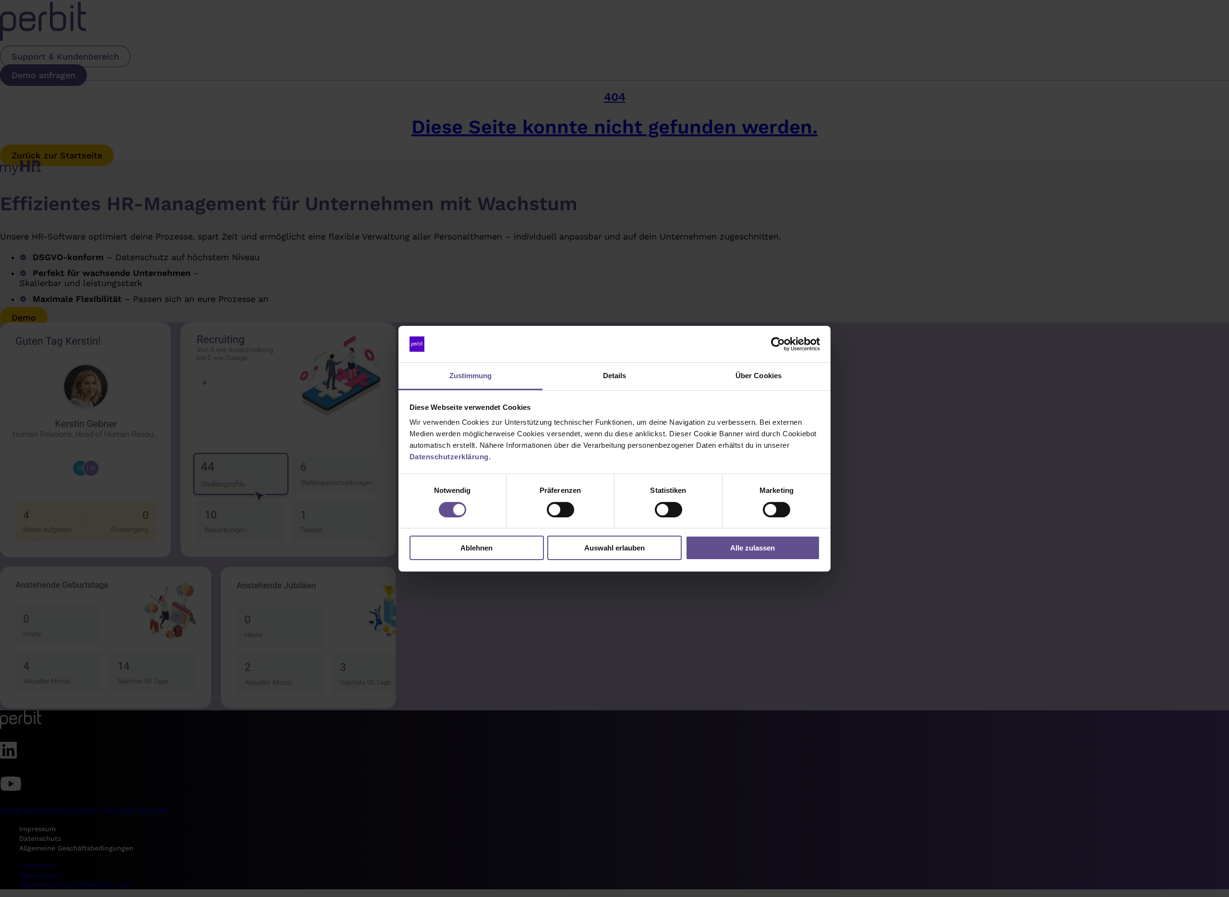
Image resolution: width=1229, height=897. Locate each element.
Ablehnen (476, 548)
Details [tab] (615, 375)
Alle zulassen (752, 548)
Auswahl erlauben (614, 548)
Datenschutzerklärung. (450, 457)
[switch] (560, 509)
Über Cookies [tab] (758, 375)
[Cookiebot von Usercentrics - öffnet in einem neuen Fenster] (778, 344)
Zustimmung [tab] (470, 375)
